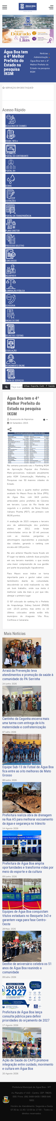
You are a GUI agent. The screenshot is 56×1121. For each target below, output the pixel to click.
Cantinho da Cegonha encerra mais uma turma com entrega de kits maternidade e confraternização (25, 723)
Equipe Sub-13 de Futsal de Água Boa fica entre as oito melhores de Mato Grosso (28, 771)
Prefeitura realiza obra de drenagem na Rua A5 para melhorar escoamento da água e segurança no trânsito (27, 819)
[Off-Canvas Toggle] (51, 7)
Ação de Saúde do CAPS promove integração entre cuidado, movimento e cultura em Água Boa (27, 1064)
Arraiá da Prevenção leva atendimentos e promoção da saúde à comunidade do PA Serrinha (27, 675)
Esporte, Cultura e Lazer (43, 386)
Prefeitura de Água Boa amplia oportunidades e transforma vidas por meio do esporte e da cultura (28, 867)
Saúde (51, 386)
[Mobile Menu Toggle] (4, 7)
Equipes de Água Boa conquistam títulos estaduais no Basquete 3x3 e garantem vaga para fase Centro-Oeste (26, 917)
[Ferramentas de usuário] (45, 420)
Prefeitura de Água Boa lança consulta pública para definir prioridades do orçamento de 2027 (25, 1016)
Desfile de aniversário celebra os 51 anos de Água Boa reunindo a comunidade (27, 968)
